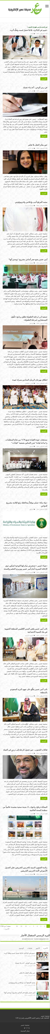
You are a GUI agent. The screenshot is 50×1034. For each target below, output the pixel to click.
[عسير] (25, 8)
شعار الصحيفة (25, 1031)
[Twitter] (25, 1028)
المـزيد (44, 79)
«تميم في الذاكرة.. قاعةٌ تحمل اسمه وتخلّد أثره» (19, 953)
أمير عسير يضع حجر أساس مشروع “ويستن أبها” (27, 259)
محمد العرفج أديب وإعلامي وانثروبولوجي (31, 202)
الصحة (31, 813)
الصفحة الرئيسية (29, 205)
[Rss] (29, 1028)
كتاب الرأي (30, 91)
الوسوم (21, 948)
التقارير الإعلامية (29, 383)
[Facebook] (27, 1028)
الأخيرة (45, 948)
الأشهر (38, 948)
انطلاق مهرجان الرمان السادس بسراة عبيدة (29, 380)
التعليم (31, 33)
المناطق (31, 323)
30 (17, 926)
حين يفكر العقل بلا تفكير (37, 145)
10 (26, 926)
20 (21, 926)
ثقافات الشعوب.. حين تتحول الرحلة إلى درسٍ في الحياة (25, 750)
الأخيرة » (6, 929)
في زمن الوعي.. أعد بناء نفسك (35, 87)
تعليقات (29, 948)
